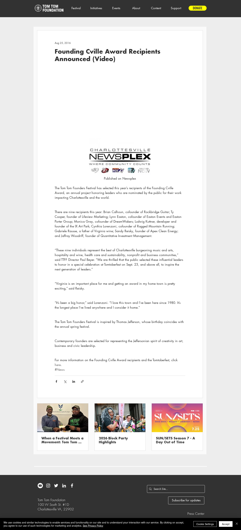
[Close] (237, 524)
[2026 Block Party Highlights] (120, 417)
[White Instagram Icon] (48, 485)
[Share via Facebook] (56, 381)
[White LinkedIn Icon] (64, 485)
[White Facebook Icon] (72, 485)
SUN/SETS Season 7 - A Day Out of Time (175, 440)
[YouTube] (40, 485)
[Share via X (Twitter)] (65, 381)
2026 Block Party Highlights (113, 440)
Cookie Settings (205, 524)
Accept (226, 524)
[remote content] (120, 103)
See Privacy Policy (93, 525)
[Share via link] (82, 381)
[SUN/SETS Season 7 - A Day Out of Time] (177, 417)
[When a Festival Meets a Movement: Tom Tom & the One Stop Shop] (62, 417)
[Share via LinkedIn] (73, 381)
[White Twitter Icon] (56, 485)
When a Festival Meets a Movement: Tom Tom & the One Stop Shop (62, 440)
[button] (76, 8)
